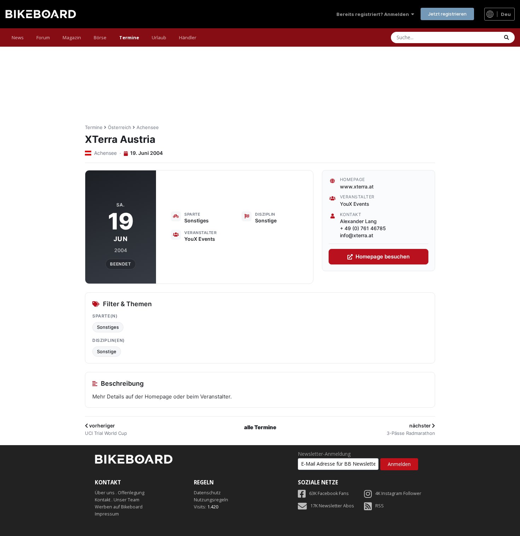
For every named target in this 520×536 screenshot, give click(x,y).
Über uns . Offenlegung (119, 493)
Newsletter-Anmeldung (324, 454)
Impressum (107, 514)
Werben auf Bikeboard (119, 507)
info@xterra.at (356, 235)
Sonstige (106, 351)
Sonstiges (108, 327)
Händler (187, 37)
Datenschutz (207, 493)
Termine (129, 37)
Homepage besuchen (383, 256)
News (18, 37)
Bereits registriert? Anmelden (373, 14)
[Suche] (506, 37)
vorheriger (101, 426)
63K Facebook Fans (329, 493)
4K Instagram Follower (398, 493)
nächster (420, 426)
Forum (43, 37)
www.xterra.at (357, 186)
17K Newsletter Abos (332, 506)
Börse (100, 37)
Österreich (119, 127)
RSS (379, 506)
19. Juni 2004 (146, 153)
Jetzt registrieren (447, 14)
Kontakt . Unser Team (117, 500)
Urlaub (159, 37)
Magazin (72, 37)
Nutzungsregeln (211, 500)
